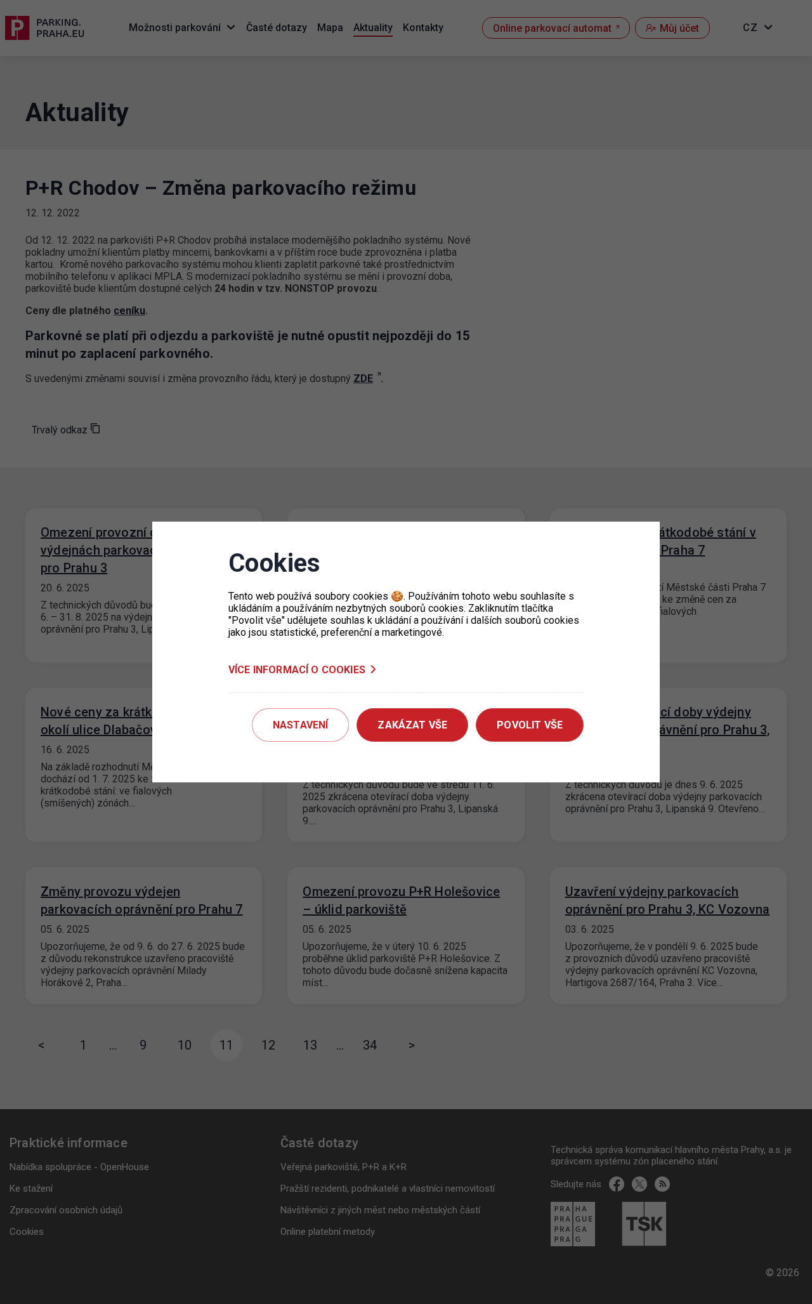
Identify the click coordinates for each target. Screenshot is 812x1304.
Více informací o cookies (296, 670)
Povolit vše (530, 725)
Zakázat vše (412, 725)
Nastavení (300, 725)
